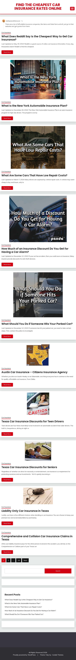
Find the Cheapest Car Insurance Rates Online (38, 6)
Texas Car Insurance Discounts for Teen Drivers (32, 421)
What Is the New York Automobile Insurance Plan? (34, 106)
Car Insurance (6, 32)
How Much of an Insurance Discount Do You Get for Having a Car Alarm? (34, 250)
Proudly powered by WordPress (24, 655)
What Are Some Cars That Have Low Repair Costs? (34, 175)
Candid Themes (57, 655)
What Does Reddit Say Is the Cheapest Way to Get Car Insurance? (37, 38)
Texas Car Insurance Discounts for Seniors (29, 467)
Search (58, 571)
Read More (7, 52)
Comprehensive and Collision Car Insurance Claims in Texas (36, 538)
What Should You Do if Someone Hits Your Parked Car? (37, 324)
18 (19, 560)
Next (25, 560)
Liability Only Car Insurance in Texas (25, 511)
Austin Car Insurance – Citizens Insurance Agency (34, 372)
